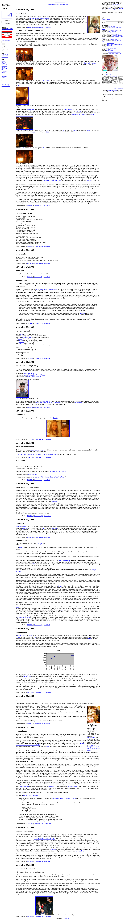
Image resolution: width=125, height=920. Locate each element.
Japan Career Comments (30, 795)
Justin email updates (6, 40)
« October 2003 (51, 4)
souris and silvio (27, 337)
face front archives (118, 88)
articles (109, 8)
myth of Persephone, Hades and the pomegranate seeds (93, 748)
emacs (3, 63)
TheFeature (117, 9)
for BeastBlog (80, 851)
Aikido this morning (64, 560)
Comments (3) (38, 205)
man (62, 610)
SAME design (45, 80)
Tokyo (30, 635)
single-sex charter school (37, 450)
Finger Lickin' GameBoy (34, 376)
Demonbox (51, 786)
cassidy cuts (114, 39)
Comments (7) (38, 723)
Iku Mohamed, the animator (58, 471)
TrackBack (47, 27)
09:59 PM (30, 861)
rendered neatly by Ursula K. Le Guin (64, 798)
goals (108, 49)
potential (54, 528)
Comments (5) (38, 323)
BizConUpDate (115, 34)
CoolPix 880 (4, 55)
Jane (17, 607)
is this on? (108, 32)
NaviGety (82, 313)
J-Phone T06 (5, 57)
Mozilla (3, 61)
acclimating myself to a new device (46, 289)
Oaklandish (52, 849)
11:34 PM (30, 277)
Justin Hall (66, 918)
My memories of (106, 19)
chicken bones (109, 50)
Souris (75, 130)
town (89, 638)
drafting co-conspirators (114, 52)
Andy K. (40, 543)
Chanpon (121, 8)
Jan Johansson (24, 786)
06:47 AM (30, 205)
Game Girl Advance (107, 9)
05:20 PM (30, 537)
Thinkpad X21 (5, 54)
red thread (54, 501)
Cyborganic (4, 76)
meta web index (33, 474)
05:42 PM (30, 723)
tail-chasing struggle (23, 617)
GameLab (78, 111)
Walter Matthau (45, 401)
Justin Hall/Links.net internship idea (44, 839)
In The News (110, 43)
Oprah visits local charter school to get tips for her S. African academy (37, 454)
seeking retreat (112, 48)
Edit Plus (4, 62)
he (35, 706)
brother (60, 586)
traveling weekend (117, 35)
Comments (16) (38, 457)
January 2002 (21, 635)
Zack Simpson (68, 109)
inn (35, 637)
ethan (20, 339)
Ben (33, 132)
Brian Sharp (78, 402)
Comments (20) (38, 692)
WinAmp (4, 69)
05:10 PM (30, 246)
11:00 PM (30, 323)
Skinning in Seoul (28, 373)
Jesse (24, 526)
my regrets (109, 45)
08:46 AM (30, 480)
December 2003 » (64, 4)
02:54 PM (30, 516)
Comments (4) (38, 246)
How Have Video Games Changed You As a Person (49, 477)
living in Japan (116, 4)
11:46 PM (30, 407)
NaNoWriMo (27, 676)
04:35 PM (30, 916)
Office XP (4, 72)
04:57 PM (30, 692)
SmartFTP (4, 66)
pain (43, 528)
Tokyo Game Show (113, 76)
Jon (64, 130)
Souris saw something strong (52, 180)
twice (47, 746)
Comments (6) (38, 407)
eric (23, 336)
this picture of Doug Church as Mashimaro (48, 402)
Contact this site (6, 86)
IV (18, 85)
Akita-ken (18, 637)
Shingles (25, 528)
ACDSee (4, 67)
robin (21, 334)
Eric (47, 132)
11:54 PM (30, 358)
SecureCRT (4, 64)
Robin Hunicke (109, 74)
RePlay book (30, 109)
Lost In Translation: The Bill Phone (34, 375)
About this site (5, 84)
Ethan (17, 526)
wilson (21, 340)
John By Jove (111, 26)
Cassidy (55, 418)
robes (33, 564)
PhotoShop (4, 68)
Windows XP (5, 71)
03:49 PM (30, 263)
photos (92, 114)
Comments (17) (38, 823)
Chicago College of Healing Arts (39, 18)
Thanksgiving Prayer (116, 30)
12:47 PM (30, 457)
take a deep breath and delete (114, 44)
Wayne (88, 180)
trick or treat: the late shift (114, 53)
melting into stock (73, 786)
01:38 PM (30, 27)
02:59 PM (30, 625)
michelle (21, 342)
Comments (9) (38, 625)
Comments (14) (38, 439)
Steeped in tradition (90, 63)
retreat (21, 547)
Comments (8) (38, 263)
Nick (44, 148)
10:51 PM (30, 439)
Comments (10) (38, 27)
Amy (23, 148)
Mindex (3, 77)
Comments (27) (38, 516)
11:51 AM (30, 823)
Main (57, 4)
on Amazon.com (76, 114)
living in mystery (116, 46)
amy (21, 343)
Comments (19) (38, 916)
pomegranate (91, 737)
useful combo (112, 31)
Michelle (84, 114)
